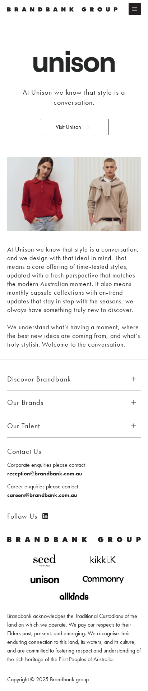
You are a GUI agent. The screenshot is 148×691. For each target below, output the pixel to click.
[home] (64, 9)
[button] (135, 9)
